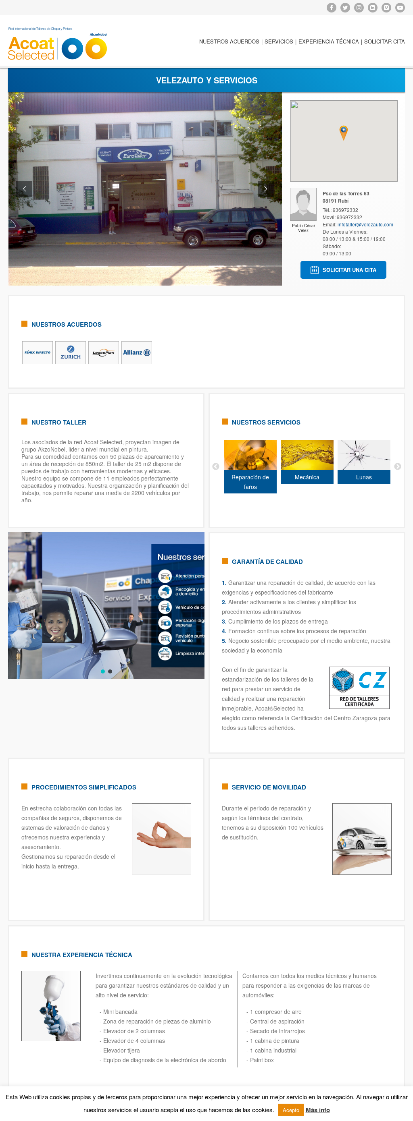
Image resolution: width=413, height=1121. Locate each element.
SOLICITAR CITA (384, 41)
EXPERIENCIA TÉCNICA (328, 41)
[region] (106, 605)
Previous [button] (216, 467)
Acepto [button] (291, 1110)
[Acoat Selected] (57, 46)
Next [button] (398, 467)
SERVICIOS (279, 41)
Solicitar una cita (349, 270)
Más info (318, 1109)
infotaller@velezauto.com (365, 224)
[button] (103, 671)
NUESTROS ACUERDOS (229, 41)
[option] (232, 466)
